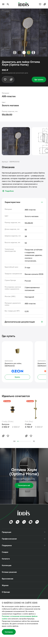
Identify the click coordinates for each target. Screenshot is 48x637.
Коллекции (6, 565)
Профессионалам (9, 539)
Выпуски (5, 424)
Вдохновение (7, 578)
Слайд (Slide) (7, 421)
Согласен (9, 632)
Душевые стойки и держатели (13, 12)
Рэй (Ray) (29, 421)
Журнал (5, 585)
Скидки (5, 552)
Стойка (28, 424)
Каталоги (6, 559)
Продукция (6, 532)
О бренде (6, 592)
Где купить (38, 79)
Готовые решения (9, 572)
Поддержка (7, 545)
